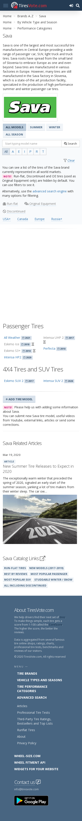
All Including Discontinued (25, 585)
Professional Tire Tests (33, 712)
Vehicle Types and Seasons (39, 680)
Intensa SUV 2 (53, 381)
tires (62, 617)
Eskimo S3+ (12, 351)
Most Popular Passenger (49, 574)
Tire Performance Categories (32, 688)
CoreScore (55, 624)
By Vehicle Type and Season (37, 22)
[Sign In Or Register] (71, 5)
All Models (14, 127)
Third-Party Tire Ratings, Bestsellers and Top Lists (35, 721)
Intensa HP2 (12, 357)
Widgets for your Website (36, 769)
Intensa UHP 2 (53, 337)
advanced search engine (50, 191)
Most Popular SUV (17, 579)
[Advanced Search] (77, 5)
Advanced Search (32, 697)
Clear (71, 160)
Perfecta (49, 348)
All (6, 151)
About (21, 736)
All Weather (12, 337)
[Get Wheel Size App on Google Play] (34, 800)
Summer (36, 127)
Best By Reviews (15, 574)
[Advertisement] (41, 274)
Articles (22, 706)
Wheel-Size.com (27, 756)
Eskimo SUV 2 (13, 381)
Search (72, 143)
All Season (14, 134)
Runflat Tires (26, 730)
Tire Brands (27, 673)
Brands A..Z (25, 16)
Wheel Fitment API (29, 762)
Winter (54, 127)
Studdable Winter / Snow (53, 579)
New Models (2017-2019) (46, 568)
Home (7, 16)
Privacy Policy (26, 743)
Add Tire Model (20, 399)
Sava (42, 16)
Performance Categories (34, 28)
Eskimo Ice (11, 344)
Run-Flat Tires (15, 568)
